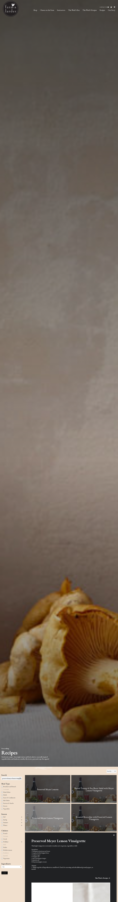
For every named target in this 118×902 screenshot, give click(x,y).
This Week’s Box (74, 10)
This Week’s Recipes (90, 10)
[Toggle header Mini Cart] (114, 7)
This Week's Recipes (101, 878)
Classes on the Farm (47, 10)
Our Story (111, 10)
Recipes (102, 10)
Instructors (61, 10)
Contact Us (103, 7)
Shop (35, 10)
